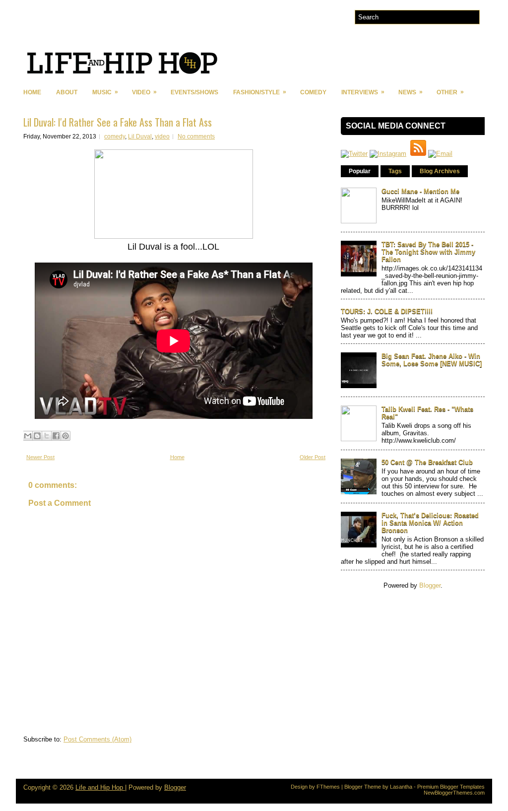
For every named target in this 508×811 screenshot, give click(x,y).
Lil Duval (140, 136)
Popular (360, 171)
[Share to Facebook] (56, 436)
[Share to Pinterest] (65, 436)
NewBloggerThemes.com (454, 793)
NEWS (410, 92)
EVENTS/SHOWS (194, 92)
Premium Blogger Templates (451, 787)
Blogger (430, 585)
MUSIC (105, 92)
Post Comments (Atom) (97, 739)
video (162, 136)
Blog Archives (440, 171)
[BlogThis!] (37, 436)
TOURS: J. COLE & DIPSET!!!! (387, 311)
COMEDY (313, 92)
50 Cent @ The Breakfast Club (427, 462)
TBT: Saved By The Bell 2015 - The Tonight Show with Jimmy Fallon (428, 252)
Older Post (312, 457)
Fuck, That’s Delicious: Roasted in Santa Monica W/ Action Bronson (430, 523)
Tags (395, 171)
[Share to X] (47, 436)
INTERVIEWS (362, 92)
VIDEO (144, 92)
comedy (114, 136)
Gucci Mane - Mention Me (420, 191)
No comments (196, 136)
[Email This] (28, 436)
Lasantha (401, 787)
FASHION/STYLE (259, 92)
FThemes (328, 787)
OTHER (450, 92)
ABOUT (66, 92)
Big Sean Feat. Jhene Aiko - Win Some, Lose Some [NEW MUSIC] (431, 359)
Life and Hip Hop (100, 787)
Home (32, 92)
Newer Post (40, 457)
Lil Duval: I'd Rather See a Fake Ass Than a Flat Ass (117, 122)
